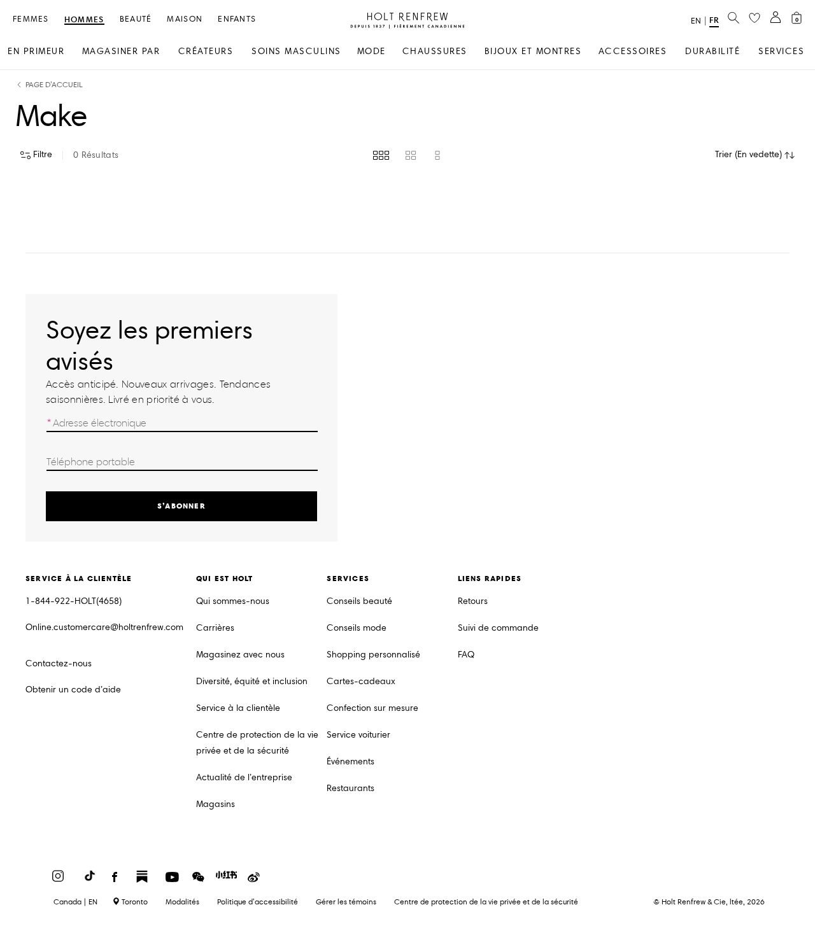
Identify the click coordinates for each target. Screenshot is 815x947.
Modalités (182, 901)
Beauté (136, 19)
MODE (371, 51)
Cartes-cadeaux (361, 681)
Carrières (215, 627)
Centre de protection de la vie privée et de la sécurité (257, 742)
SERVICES (781, 51)
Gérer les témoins (346, 901)
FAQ (466, 654)
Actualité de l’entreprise (244, 777)
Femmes (31, 19)
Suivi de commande (498, 627)
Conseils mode (356, 627)
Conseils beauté (359, 601)
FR (714, 20)
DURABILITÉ (712, 51)
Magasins (215, 804)
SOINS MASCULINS (296, 51)
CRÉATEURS (206, 51)
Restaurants (350, 788)
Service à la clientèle (238, 708)
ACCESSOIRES (633, 51)
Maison (184, 19)
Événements (350, 761)
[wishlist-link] (754, 18)
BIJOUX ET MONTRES (533, 51)
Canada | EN (75, 902)
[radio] (381, 155)
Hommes (84, 20)
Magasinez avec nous (240, 654)
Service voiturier (358, 734)
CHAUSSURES (434, 51)
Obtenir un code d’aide (73, 689)
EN (696, 21)
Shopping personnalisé (373, 654)
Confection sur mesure (372, 708)
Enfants (237, 19)
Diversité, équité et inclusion (252, 681)
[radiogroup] (407, 155)
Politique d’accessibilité (257, 901)
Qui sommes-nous (232, 601)
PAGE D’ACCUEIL (54, 85)
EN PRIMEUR (36, 51)
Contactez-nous (58, 663)
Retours (473, 601)
